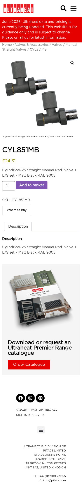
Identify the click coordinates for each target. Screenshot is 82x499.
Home (7, 44)
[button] (74, 8)
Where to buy (17, 210)
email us (21, 37)
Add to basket (31, 185)
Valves (57, 44)
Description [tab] (18, 226)
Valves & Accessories (32, 44)
